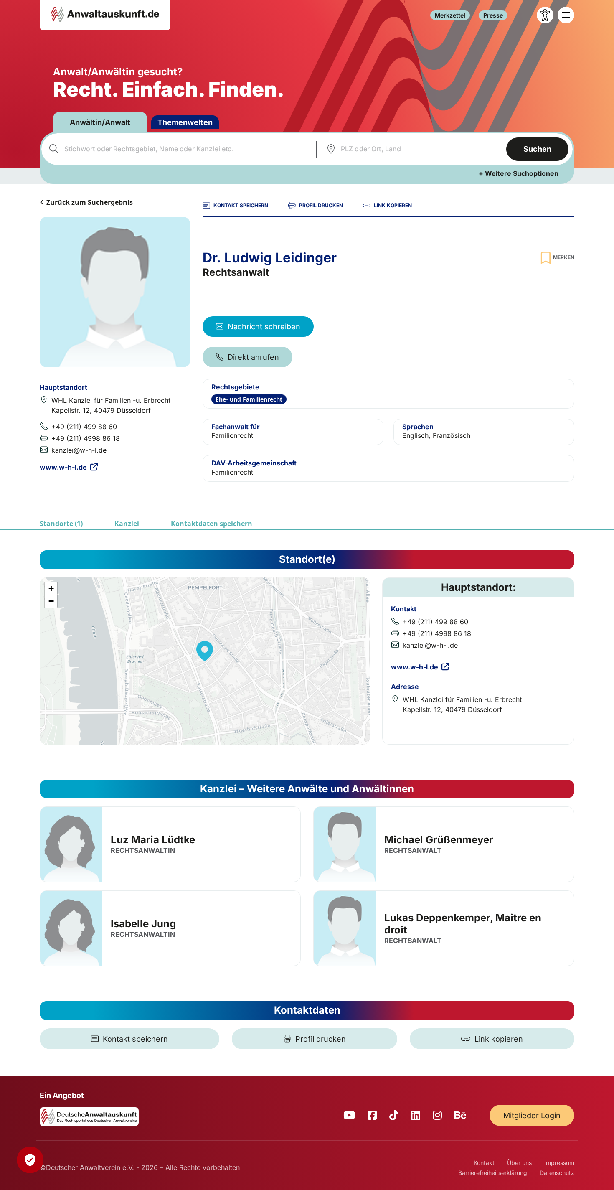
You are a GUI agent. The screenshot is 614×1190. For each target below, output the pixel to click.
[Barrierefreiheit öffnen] (545, 15)
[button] (204, 651)
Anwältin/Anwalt (100, 122)
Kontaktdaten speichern (211, 523)
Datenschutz (557, 1172)
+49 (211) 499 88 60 (84, 426)
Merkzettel (450, 15)
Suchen (537, 149)
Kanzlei (126, 523)
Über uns (519, 1162)
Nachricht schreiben (264, 326)
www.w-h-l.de (63, 467)
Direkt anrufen (253, 357)
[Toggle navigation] (566, 15)
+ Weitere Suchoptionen (518, 173)
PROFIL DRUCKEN (321, 205)
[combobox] (177, 149)
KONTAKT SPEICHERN (240, 205)
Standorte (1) (61, 523)
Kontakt (484, 1162)
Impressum (559, 1162)
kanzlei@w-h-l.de (79, 450)
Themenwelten (185, 122)
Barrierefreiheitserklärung (492, 1172)
